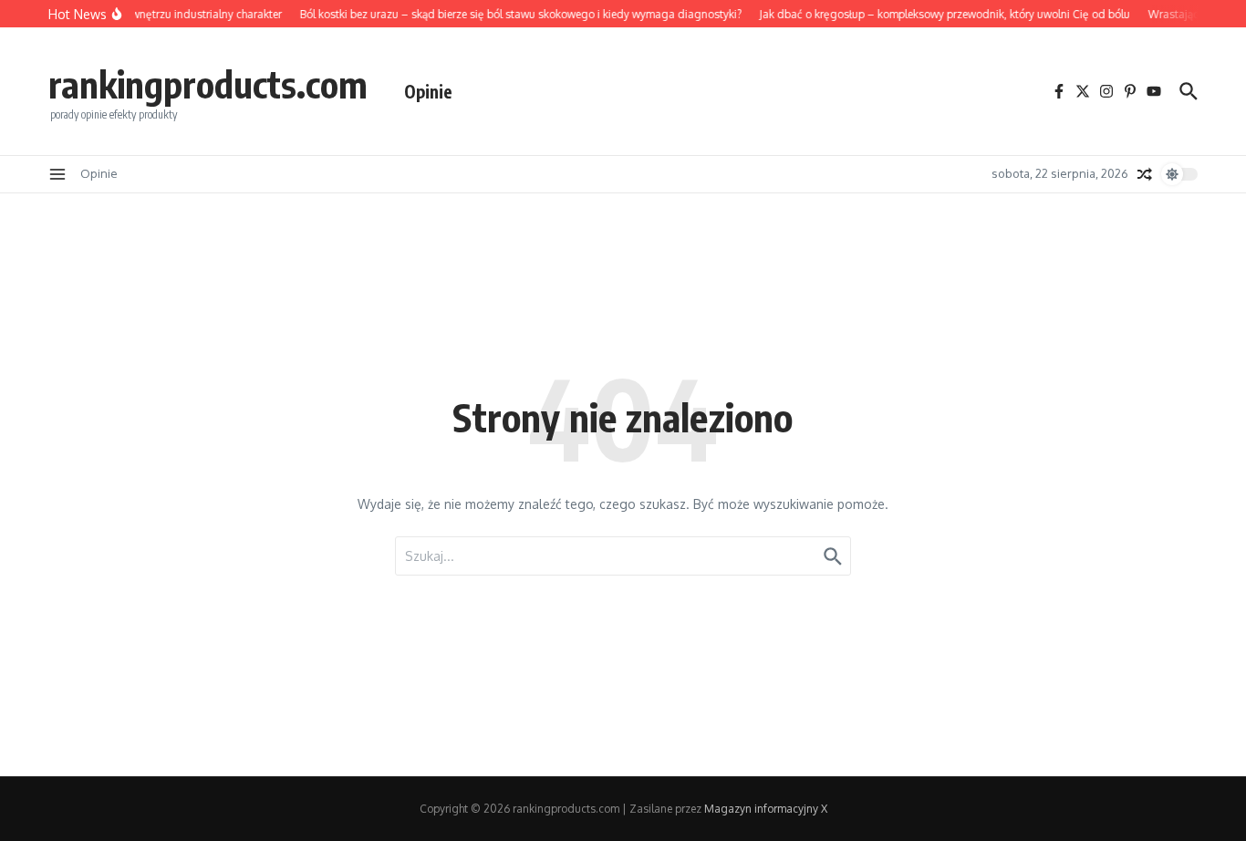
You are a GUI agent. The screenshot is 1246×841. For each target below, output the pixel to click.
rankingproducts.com (208, 84)
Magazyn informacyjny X (765, 808)
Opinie (428, 91)
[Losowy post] (1144, 174)
